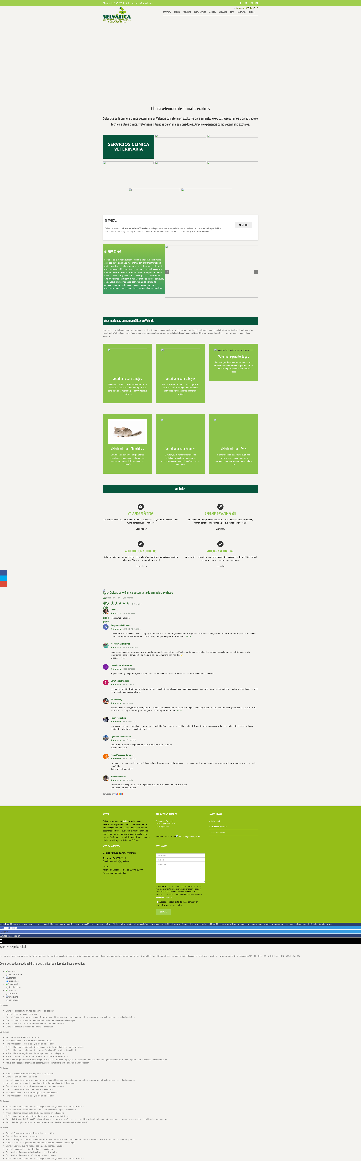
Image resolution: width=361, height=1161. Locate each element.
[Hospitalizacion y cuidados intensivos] (154, 189)
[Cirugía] (232, 162)
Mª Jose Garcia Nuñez (120, 644)
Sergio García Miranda (120, 625)
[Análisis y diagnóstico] (180, 162)
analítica (13, 993)
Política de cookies (218, 832)
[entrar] (206, 189)
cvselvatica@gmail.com (141, 3)
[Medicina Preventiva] (232, 135)
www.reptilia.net (162, 826)
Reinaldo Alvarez (118, 776)
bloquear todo (15, 974)
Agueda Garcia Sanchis (121, 736)
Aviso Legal (215, 821)
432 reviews (137, 604)
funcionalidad (15, 987)
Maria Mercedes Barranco (122, 755)
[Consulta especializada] (128, 162)
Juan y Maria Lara (118, 718)
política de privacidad (164, 897)
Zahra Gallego (117, 699)
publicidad (13, 1000)
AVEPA (126, 821)
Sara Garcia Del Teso (120, 681)
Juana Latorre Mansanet (121, 665)
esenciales (13, 981)
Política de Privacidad (219, 827)
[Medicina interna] (180, 135)
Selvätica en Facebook (164, 821)
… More (187, 636)
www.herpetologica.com (165, 824)
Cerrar (3, 931)
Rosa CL (114, 609)
